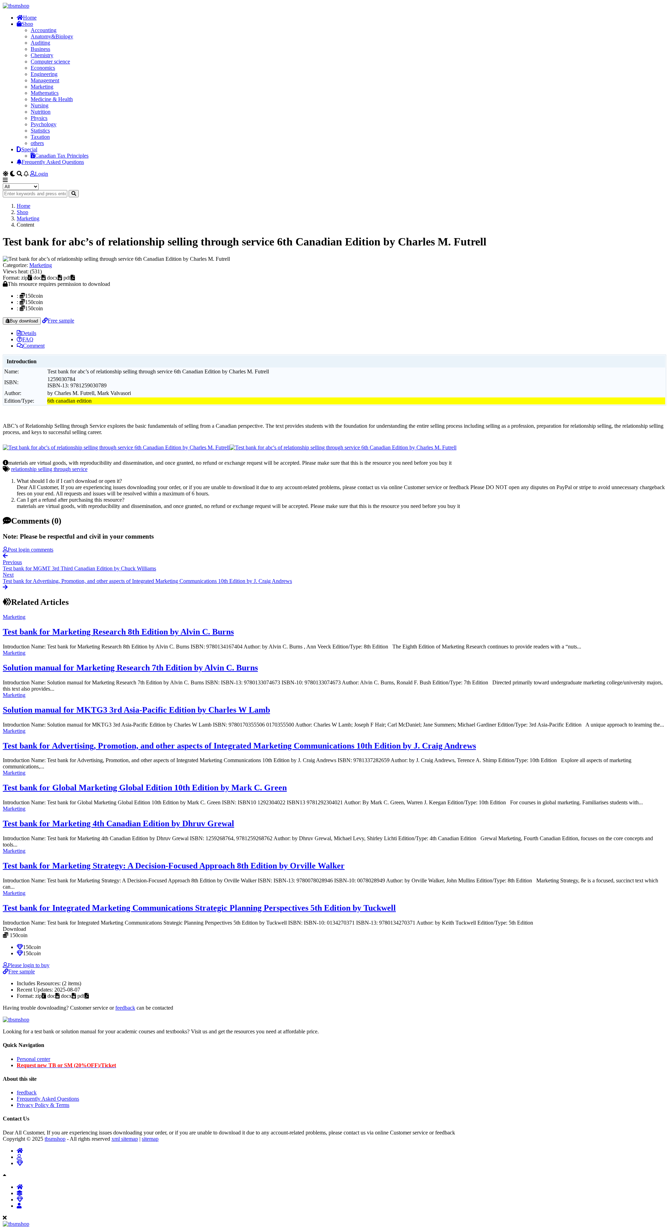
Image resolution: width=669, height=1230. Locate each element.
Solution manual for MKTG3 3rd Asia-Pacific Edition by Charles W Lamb (136, 709)
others (37, 143)
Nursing (39, 105)
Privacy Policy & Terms (43, 1105)
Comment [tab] (34, 346)
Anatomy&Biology (52, 36)
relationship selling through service (49, 469)
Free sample (61, 321)
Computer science (50, 61)
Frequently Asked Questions (53, 162)
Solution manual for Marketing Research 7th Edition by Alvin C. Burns (130, 667)
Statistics (40, 131)
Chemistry (42, 55)
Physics (39, 118)
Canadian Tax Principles (62, 156)
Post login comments (30, 550)
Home (30, 18)
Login (41, 174)
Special (29, 149)
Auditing (40, 43)
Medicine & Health (52, 99)
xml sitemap (125, 1139)
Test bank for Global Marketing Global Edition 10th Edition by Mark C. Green (145, 787)
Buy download (24, 321)
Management (45, 80)
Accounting (43, 30)
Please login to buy (28, 965)
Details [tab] (28, 333)
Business (40, 49)
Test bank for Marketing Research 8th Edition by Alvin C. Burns (118, 631)
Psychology (43, 124)
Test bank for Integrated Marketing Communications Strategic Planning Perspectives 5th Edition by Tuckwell (199, 907)
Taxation (40, 137)
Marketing (42, 87)
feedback (125, 1008)
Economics (43, 68)
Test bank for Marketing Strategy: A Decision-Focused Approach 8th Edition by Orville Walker (174, 865)
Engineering (44, 74)
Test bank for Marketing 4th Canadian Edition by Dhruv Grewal (118, 823)
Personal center (33, 1059)
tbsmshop (55, 1139)
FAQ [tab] (27, 339)
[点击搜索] (74, 193)
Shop (27, 24)
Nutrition (41, 112)
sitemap (150, 1139)
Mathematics (45, 93)
